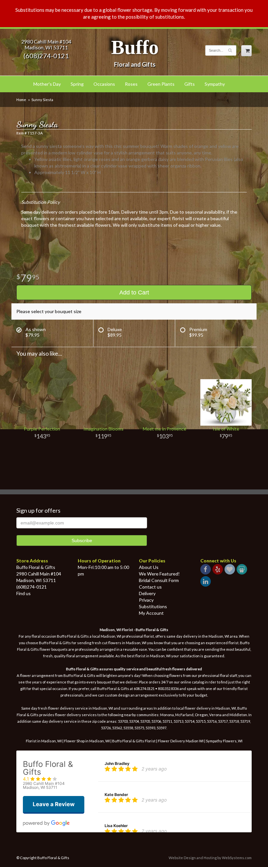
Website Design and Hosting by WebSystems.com (210, 858)
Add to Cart (134, 292)
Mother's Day (47, 84)
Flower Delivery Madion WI (181, 741)
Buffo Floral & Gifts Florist (134, 741)
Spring (77, 84)
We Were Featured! (159, 573)
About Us (149, 567)
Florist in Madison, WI (44, 741)
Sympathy (215, 84)
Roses (131, 84)
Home (21, 99)
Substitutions (153, 606)
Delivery (147, 593)
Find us (23, 593)
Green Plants (161, 84)
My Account (151, 613)
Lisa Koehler (116, 825)
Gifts (189, 84)
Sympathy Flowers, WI (224, 741)
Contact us (150, 587)
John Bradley (117, 763)
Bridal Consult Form (159, 580)
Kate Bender (116, 794)
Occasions (104, 84)
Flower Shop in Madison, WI (87, 741)
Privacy (146, 600)
